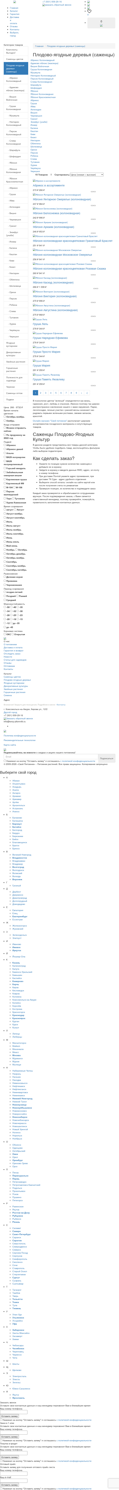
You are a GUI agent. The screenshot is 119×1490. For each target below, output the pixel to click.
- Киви (10, 260)
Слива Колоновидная (41, 81)
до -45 (9, 627)
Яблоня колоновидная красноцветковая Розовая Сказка (69, 268)
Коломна (16, 996)
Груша (34, 103)
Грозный (16, 885)
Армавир (16, 799)
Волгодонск (18, 870)
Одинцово (17, 1147)
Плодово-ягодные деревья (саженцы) (15, 68)
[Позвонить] (88, 1)
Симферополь (19, 1258)
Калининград (19, 965)
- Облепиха (13, 279)
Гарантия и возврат (13, 650)
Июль (9, 521)
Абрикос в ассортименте (49, 185)
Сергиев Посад (20, 1252)
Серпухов (17, 1255)
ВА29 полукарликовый (13, 463)
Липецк (16, 1033)
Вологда (16, 876)
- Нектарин (12, 273)
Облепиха (36, 143)
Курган (15, 1021)
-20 (8, 619)
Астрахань (17, 808)
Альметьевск (18, 783)
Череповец (18, 1351)
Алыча (10, 453)
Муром (15, 1061)
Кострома (17, 1008)
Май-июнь (12, 545)
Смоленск (17, 1261)
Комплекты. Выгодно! (12, 51)
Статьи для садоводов (15, 659)
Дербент (16, 891)
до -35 (16, 623)
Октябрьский (18, 1150)
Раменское (18, 1206)
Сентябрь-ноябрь (16, 565)
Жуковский (17, 928)
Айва (33, 106)
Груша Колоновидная (41, 69)
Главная (14, 7)
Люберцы (17, 1036)
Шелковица (36, 146)
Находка (16, 1079)
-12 (8, 623)
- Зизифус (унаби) (12, 234)
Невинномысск (19, 1082)
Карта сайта (10, 744)
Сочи (15, 1265)
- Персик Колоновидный (13, 133)
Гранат (34, 118)
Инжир (34, 124)
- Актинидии (13, 206)
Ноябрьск (17, 1138)
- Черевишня (13, 219)
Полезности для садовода (14, 379)
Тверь (15, 1295)
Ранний (22, 595)
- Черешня (12, 336)
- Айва (10, 200)
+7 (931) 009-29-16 (52, 1)
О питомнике (10, 644)
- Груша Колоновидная (13, 107)
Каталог (14, 10)
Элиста (16, 1379)
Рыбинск (16, 1218)
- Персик (11, 298)
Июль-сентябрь (15, 533)
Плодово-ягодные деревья (17, 679)
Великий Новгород (21, 854)
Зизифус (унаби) (39, 121)
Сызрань (16, 1280)
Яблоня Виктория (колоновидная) (55, 296)
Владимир (17, 863)
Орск (14, 1166)
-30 (21, 611)
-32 (14, 611)
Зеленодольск (19, 934)
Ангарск (16, 792)
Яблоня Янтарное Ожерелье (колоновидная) (62, 199)
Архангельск (18, 805)
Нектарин (35, 140)
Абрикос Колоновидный (43, 60)
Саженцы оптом (14, 393)
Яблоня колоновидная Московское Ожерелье (62, 254)
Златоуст (16, 937)
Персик (34, 152)
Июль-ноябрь (13, 529)
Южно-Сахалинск (21, 1388)
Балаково (17, 817)
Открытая (19, 634)
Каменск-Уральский (22, 971)
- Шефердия (13, 156)
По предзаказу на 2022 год (14, 436)
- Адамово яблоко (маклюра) (15, 89)
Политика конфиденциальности (20, 735)
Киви (33, 134)
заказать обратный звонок (58, 4)
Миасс (15, 1052)
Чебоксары (18, 1345)
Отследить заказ (12, 653)
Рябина (34, 155)
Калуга (15, 968)
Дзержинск (17, 894)
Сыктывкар (17, 1283)
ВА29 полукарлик (15, 457)
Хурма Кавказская (16, 502)
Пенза (15, 1172)
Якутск (15, 1394)
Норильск (17, 1135)
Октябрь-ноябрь (15, 416)
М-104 (9, 487)
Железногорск (19, 925)
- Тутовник (12, 317)
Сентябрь (11, 561)
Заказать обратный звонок (19, 718)
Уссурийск (17, 1320)
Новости (8, 656)
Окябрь (10, 420)
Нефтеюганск (19, 1089)
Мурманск (17, 1058)
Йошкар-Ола (18, 956)
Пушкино (16, 1197)
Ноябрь (10, 549)
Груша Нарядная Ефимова (50, 338)
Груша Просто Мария (46, 352)
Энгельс (16, 1382)
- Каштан (11, 254)
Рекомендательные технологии (19, 740)
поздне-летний (14, 591)
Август (20, 509)
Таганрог (16, 1289)
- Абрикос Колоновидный (13, 79)
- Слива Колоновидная (13, 142)
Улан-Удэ (17, 1314)
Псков (15, 1194)
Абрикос (11, 445)
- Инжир (11, 241)
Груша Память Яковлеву (49, 379)
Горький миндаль (16, 468)
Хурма (34, 164)
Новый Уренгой (20, 1129)
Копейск (16, 1002)
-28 (8, 615)
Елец (15, 913)
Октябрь (22, 549)
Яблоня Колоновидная (42, 94)
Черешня (35, 171)
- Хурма (11, 323)
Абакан (16, 780)
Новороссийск (19, 1113)
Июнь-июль (12, 541)
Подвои (10, 399)
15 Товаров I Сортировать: (52, 174)
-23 (21, 615)
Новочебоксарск (20, 1120)
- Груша (11, 194)
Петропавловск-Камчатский (26, 1184)
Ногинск (16, 1132)
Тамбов (16, 1292)
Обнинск (16, 1144)
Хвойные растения (15, 361)
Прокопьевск (18, 1190)
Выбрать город (14, 34)
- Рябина (11, 304)
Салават (16, 1228)
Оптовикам (9, 665)
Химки (15, 1339)
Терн (8, 498)
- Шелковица (13, 285)
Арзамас (16, 795)
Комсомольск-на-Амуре (24, 999)
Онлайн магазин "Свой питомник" (50, 420)
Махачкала (18, 1049)
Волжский (17, 873)
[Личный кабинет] (88, 7)
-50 (8, 607)
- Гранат (11, 225)
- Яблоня (11, 162)
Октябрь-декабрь (16, 553)
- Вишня (11, 213)
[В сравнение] (94, 191)
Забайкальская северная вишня (13, 474)
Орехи (34, 149)
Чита (14, 1357)
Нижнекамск (18, 1095)
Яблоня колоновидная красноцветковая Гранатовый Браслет (72, 241)
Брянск (16, 848)
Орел (15, 1157)
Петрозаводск (19, 1181)
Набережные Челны (22, 1070)
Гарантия (14, 13)
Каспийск (17, 978)
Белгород (17, 829)
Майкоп (16, 1045)
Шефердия (36, 87)
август (9, 509)
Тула (14, 1305)
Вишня (34, 112)
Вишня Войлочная (40, 66)
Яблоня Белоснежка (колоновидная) (56, 213)
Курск (15, 1024)
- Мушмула (12, 115)
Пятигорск (17, 1200)
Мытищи (16, 1064)
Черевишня (36, 115)
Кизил (33, 137)
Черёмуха (36, 168)
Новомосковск (19, 1110)
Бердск (16, 832)
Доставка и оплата (13, 647)
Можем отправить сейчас (15, 429)
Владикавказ (18, 860)
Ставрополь (18, 1268)
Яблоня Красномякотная (43, 97)
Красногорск (18, 1011)
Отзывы (14, 26)
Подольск (17, 1187)
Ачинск (15, 811)
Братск (15, 845)
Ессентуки (17, 919)
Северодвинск (19, 1246)
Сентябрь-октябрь (16, 569)
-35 (21, 607)
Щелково (16, 1369)
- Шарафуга (13, 150)
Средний (11, 599)
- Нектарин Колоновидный (13, 123)
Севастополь (19, 1243)
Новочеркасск (19, 1123)
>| (87, 392)
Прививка (11, 580)
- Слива (11, 311)
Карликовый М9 (15, 483)
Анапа (15, 789)
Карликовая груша (16, 479)
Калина (34, 127)
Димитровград (19, 897)
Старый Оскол (19, 1271)
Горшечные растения (12, 369)
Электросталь (19, 1376)
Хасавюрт (17, 1336)
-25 (14, 615)
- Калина (11, 247)
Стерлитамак (19, 1274)
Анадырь (16, 786)
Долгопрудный (19, 900)
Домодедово (18, 903)
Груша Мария (41, 365)
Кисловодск (18, 990)
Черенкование (14, 584)
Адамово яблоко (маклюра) (44, 63)
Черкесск (17, 1354)
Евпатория (17, 910)
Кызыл (15, 1027)
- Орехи (11, 292)
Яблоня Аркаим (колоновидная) (53, 227)
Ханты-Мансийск (20, 1332)
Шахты (15, 1363)
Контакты (14, 29)
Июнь (9, 537)
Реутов (15, 1209)
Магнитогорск (19, 1042)
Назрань (16, 1073)
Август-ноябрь (14, 513)
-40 (14, 607)
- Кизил (10, 266)
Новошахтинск (19, 1126)
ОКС (8, 634)
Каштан (34, 131)
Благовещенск (19, 842)
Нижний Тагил (19, 1101)
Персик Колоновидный (42, 78)
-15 (21, 619)
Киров (15, 987)
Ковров (16, 993)
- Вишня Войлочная (11, 98)
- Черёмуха (13, 330)
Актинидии (36, 109)
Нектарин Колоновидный (43, 75)
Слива (34, 158)
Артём (15, 802)
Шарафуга (36, 84)
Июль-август (13, 525)
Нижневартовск (20, 1092)
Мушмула (35, 72)
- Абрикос (12, 187)
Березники (17, 836)
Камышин (17, 974)
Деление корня (14, 576)
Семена (8, 695)
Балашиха (17, 820)
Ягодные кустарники (11, 344)
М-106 (18, 487)
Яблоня (34, 90)
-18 (14, 619)
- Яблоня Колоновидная (13, 170)
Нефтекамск (18, 1086)
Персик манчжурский (11, 493)
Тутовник (19, 498)
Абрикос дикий (14, 449)
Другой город (10, 712)
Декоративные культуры (13, 354)
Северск (16, 1249)
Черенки (10, 386)
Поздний (11, 595)
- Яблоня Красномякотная (14, 180)
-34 (8, 611)
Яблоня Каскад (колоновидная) (53, 282)
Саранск (16, 1237)
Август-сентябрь (15, 517)
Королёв (16, 1005)
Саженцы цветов (14, 58)
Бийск (15, 839)
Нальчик (16, 1076)
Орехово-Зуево (20, 1163)
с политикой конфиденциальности (77, 760)
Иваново (16, 944)
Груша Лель (40, 324)
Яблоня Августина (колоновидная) (55, 310)
